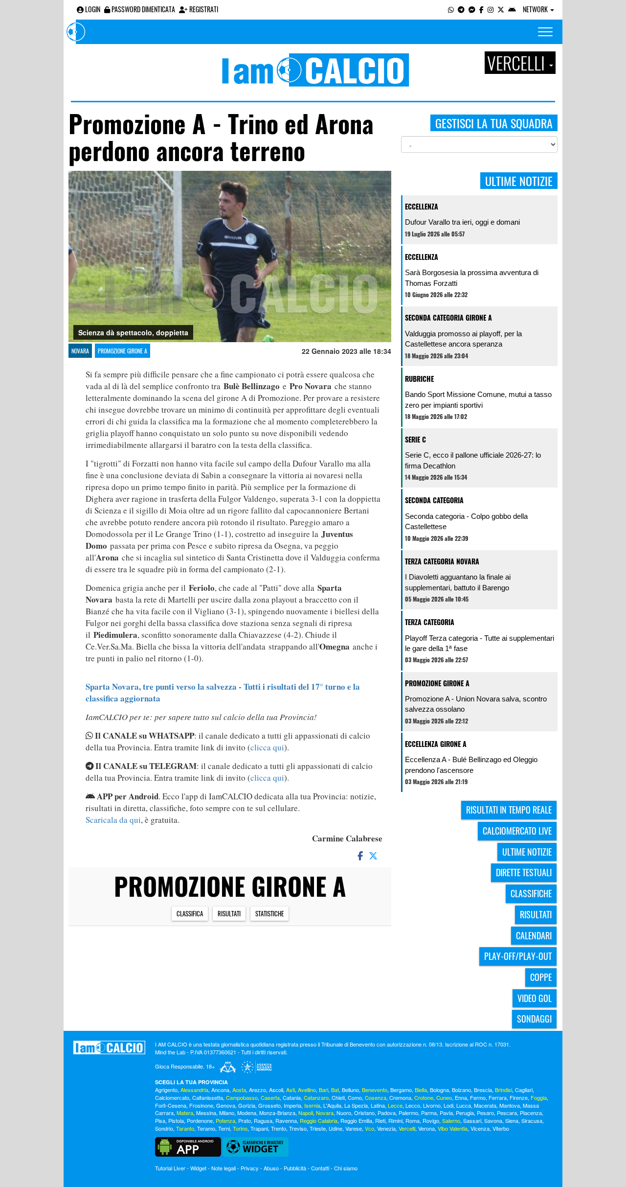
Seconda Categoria (434, 500)
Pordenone (200, 1120)
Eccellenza (421, 206)
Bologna (439, 1090)
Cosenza (375, 1097)
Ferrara (498, 1097)
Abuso (271, 1168)
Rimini (395, 1120)
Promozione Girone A (122, 351)
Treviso (298, 1128)
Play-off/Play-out (518, 956)
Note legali (223, 1168)
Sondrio (164, 1128)
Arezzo (257, 1090)
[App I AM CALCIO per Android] (512, 9)
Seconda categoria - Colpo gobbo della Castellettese (466, 521)
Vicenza (480, 1128)
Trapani (259, 1128)
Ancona (220, 1090)
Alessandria (194, 1090)
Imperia (292, 1105)
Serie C (415, 439)
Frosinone (201, 1105)
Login (92, 9)
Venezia (386, 1128)
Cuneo (444, 1097)
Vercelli (407, 1128)
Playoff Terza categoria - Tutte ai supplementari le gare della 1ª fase (479, 643)
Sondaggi (534, 1018)
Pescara (507, 1113)
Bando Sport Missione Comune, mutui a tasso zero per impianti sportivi (478, 399)
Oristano (364, 1113)
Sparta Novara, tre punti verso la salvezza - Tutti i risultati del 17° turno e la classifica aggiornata (223, 692)
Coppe (541, 977)
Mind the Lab (170, 1052)
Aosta (239, 1090)
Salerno (451, 1120)
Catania (292, 1097)
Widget (198, 1168)
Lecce (395, 1105)
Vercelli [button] (517, 62)
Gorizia (246, 1105)
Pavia (446, 1113)
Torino (240, 1128)
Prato (244, 1120)
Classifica (190, 913)
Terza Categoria (429, 622)
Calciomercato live (517, 830)
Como (355, 1097)
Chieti (338, 1097)
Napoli (305, 1113)
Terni (224, 1128)
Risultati (229, 913)
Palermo (408, 1113)
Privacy (250, 1168)
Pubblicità (295, 1168)
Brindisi (503, 1090)
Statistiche (269, 913)
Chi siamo (346, 1168)
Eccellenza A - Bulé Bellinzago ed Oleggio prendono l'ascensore (471, 764)
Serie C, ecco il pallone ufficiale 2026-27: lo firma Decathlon (473, 460)
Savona (493, 1120)
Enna (461, 1097)
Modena (246, 1113)
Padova (387, 1113)
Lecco (412, 1105)
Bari (323, 1090)
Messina (206, 1113)
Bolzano (461, 1090)
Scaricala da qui (113, 819)
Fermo (478, 1097)
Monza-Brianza (277, 1113)
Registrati (203, 9)
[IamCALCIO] (109, 1047)
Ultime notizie (527, 851)
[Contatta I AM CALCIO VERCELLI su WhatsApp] (451, 9)
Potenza (225, 1120)
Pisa (160, 1120)
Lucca (463, 1105)
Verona (426, 1128)
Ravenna (286, 1120)
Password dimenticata (142, 9)
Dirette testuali (524, 872)
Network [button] (536, 9)
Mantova (509, 1105)
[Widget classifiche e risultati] (256, 1146)
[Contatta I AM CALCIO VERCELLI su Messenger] (472, 9)
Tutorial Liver (170, 1168)
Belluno (350, 1090)
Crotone (423, 1097)
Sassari (472, 1120)
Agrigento (166, 1090)
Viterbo (500, 1128)
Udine (335, 1128)
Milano (226, 1113)
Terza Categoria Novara (442, 561)
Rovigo (431, 1120)
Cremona (400, 1097)
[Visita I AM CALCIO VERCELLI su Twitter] (500, 9)
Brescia (483, 1090)
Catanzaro (316, 1097)
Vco (369, 1128)
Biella (421, 1090)
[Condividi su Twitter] (374, 855)
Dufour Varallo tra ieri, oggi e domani (462, 222)
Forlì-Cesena (170, 1105)
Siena (511, 1120)
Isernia (312, 1105)
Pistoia (176, 1120)
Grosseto (269, 1105)
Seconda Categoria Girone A (448, 317)
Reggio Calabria (318, 1120)
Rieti (380, 1120)
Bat (335, 1090)
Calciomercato (172, 1097)
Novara (80, 351)
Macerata (485, 1105)
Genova (225, 1105)
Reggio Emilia (356, 1120)
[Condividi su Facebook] (359, 855)
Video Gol (534, 998)
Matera (185, 1113)
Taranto (185, 1128)
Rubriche (419, 378)
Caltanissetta (207, 1097)
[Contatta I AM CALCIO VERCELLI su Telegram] (461, 9)
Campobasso (242, 1097)
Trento (278, 1128)
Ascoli (276, 1090)
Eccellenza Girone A (436, 744)
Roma (412, 1120)
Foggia (539, 1097)
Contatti (320, 1168)
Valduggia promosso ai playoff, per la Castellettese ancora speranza (463, 338)
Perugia (465, 1113)
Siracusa (531, 1120)
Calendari (534, 935)
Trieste (318, 1128)
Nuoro (343, 1113)
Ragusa (263, 1120)
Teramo (206, 1128)
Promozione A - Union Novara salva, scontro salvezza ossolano (476, 704)
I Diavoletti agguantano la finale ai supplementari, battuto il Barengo (458, 582)
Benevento (374, 1090)
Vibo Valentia (453, 1128)
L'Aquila (332, 1105)
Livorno (432, 1105)
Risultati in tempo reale (509, 809)
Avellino (307, 1090)
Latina (378, 1105)
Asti (290, 1090)
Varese (353, 1128)
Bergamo (401, 1090)
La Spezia (356, 1105)
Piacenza (531, 1113)
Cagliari (524, 1090)
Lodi (448, 1105)
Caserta (270, 1097)
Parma (429, 1113)
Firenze (519, 1097)
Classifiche (531, 893)
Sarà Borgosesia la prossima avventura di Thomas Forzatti (471, 277)
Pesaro (485, 1113)
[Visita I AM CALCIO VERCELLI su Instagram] (490, 9)
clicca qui (267, 747)
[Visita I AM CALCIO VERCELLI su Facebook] (481, 9)
